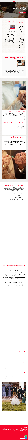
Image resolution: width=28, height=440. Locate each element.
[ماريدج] (14, 1)
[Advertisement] (14, 419)
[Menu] (25, 1)
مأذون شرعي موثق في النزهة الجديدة (21, 28)
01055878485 (11, 31)
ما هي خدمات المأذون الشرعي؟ (18, 197)
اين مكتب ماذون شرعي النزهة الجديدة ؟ (17, 193)
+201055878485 (10, 32)
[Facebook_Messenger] (26, 438)
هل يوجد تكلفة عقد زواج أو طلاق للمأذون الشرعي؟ (16, 199)
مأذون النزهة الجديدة (9, 70)
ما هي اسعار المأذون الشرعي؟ (19, 195)
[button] (14, 194)
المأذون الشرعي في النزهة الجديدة (21, 113)
